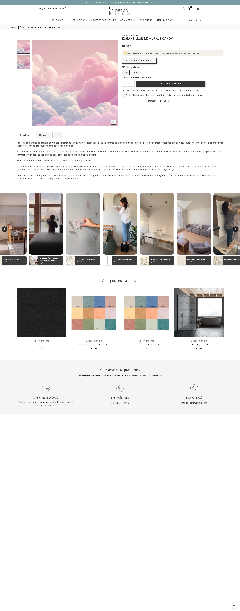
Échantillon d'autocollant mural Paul (146, 345)
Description (25, 135)
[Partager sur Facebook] (161, 101)
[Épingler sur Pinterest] (169, 101)
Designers (146, 20)
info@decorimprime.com (194, 403)
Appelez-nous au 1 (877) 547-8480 (154, 91)
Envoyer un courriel (182, 91)
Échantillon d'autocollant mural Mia (93, 345)
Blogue (42, 8)
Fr (197, 8)
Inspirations (164, 20)
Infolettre (52, 8)
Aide (62, 8)
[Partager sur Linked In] (173, 101)
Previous (34, 83)
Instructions (77, 20)
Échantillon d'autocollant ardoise (41, 345)
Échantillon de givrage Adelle (198, 345)
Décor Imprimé (130, 35)
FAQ (197, 91)
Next (115, 83)
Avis (58, 135)
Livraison (43, 135)
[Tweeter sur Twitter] (165, 101)
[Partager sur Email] (177, 101)
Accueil (14, 27)
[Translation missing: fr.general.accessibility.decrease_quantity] (124, 83)
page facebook (50, 402)
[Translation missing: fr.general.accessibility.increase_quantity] (132, 83)
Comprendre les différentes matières (137, 77)
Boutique (57, 20)
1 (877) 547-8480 (120, 403)
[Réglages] (183, 9)
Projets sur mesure (103, 20)
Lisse (126, 72)
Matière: (130, 67)
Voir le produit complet (139, 60)
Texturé (135, 72)
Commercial (127, 20)
